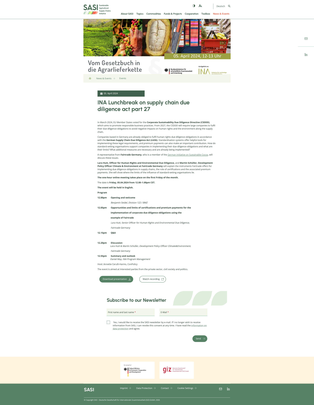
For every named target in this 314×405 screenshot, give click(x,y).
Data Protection (144, 388)
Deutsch (220, 6)
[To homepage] (90, 79)
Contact (165, 388)
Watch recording (151, 279)
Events (122, 78)
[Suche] (231, 6)
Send (198, 338)
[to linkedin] (306, 55)
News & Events (103, 78)
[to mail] (306, 39)
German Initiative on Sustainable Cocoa (188, 154)
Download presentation (115, 279)
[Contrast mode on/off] (194, 6)
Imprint (124, 388)
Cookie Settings (185, 388)
